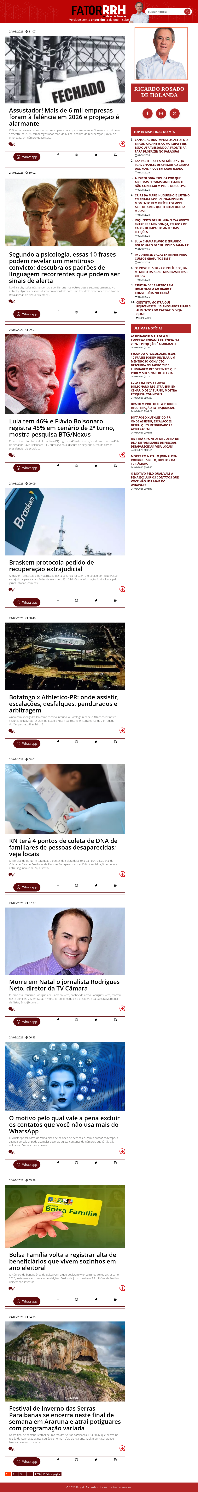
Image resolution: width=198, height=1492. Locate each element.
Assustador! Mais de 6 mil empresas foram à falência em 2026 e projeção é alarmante (155, 340)
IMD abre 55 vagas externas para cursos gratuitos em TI (161, 256)
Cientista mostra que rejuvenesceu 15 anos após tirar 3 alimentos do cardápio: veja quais (163, 308)
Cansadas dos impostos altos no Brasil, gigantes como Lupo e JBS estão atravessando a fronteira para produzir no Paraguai (161, 145)
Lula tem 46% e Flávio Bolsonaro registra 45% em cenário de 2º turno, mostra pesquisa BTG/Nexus (154, 388)
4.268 (38, 1474)
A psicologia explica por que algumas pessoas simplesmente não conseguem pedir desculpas (160, 182)
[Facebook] (148, 113)
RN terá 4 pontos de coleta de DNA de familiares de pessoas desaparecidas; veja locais (155, 442)
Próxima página (52, 1474)
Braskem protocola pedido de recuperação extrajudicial (155, 406)
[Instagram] (161, 113)
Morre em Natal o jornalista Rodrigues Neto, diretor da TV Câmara (154, 460)
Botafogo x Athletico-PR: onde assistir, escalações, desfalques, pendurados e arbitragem (151, 423)
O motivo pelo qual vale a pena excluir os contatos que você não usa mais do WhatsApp (155, 479)
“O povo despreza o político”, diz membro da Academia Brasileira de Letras (162, 272)
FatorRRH (99, 11)
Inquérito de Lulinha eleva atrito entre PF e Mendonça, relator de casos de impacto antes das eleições (162, 226)
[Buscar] (187, 12)
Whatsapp (29, 157)
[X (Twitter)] (175, 113)
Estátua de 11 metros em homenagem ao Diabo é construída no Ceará (154, 289)
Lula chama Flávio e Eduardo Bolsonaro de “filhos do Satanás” (162, 243)
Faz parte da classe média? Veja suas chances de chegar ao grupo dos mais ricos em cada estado (162, 165)
